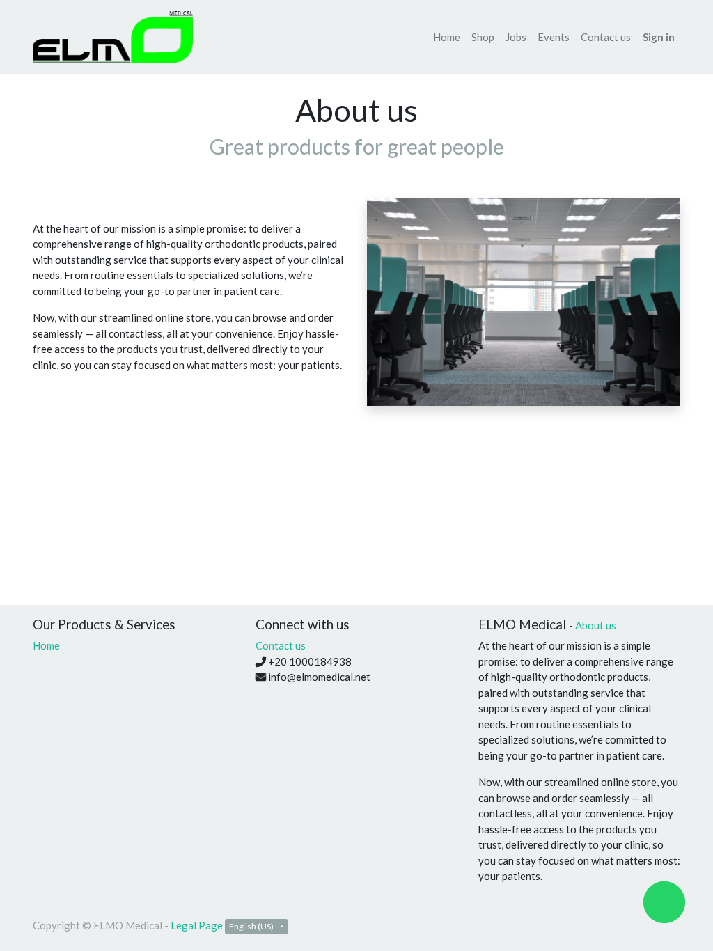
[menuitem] (447, 37)
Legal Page (197, 925)
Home (46, 645)
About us (595, 625)
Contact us (281, 645)
